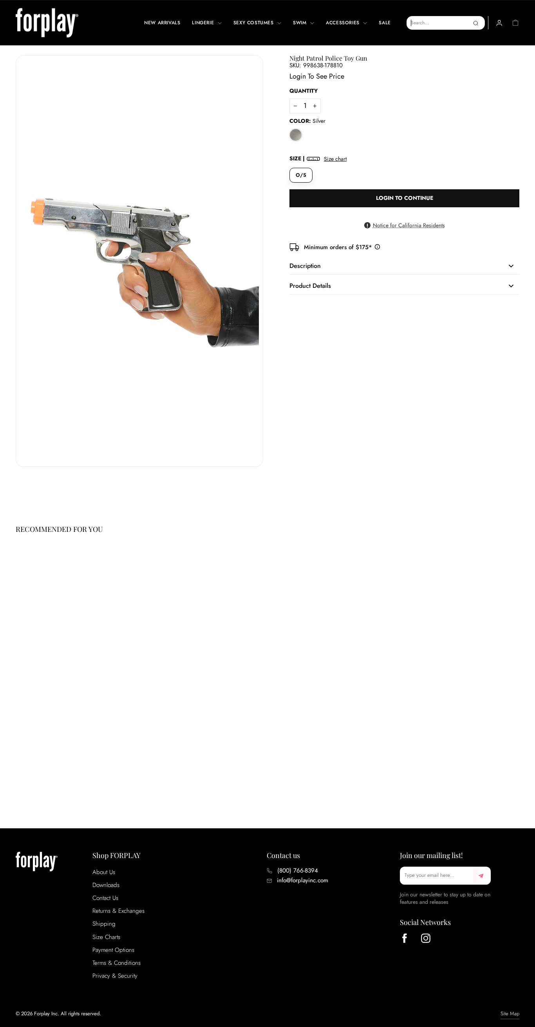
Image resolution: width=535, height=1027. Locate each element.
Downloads (105, 885)
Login (297, 76)
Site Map (510, 1013)
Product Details (310, 285)
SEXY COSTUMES (254, 22)
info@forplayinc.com (302, 880)
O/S (301, 175)
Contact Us (105, 898)
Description (305, 265)
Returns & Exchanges (118, 911)
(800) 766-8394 (297, 870)
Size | (318, 158)
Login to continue (404, 198)
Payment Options (113, 950)
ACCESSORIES (343, 22)
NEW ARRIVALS (162, 22)
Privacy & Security (114, 975)
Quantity (303, 91)
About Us (103, 872)
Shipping (104, 923)
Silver (295, 135)
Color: (307, 121)
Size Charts (106, 937)
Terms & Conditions (116, 963)
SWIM (300, 22)
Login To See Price (48, 774)
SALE (384, 22)
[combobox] (446, 23)
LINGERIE (203, 22)
